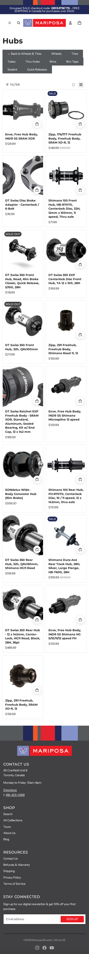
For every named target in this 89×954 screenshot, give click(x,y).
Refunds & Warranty (16, 865)
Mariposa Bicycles (42, 940)
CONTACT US (16, 764)
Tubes (11, 61)
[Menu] (9, 23)
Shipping (9, 871)
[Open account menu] (70, 22)
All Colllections (12, 820)
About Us (9, 833)
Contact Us (10, 858)
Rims (53, 61)
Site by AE (60, 940)
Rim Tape (72, 61)
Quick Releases (37, 69)
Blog (6, 839)
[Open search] (18, 22)
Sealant (12, 69)
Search (7, 814)
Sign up (72, 919)
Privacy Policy (12, 877)
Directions (10, 790)
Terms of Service (14, 884)
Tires (74, 54)
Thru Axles (32, 61)
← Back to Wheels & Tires (24, 54)
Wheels (56, 54)
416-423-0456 (15, 795)
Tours (7, 827)
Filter (15, 85)
